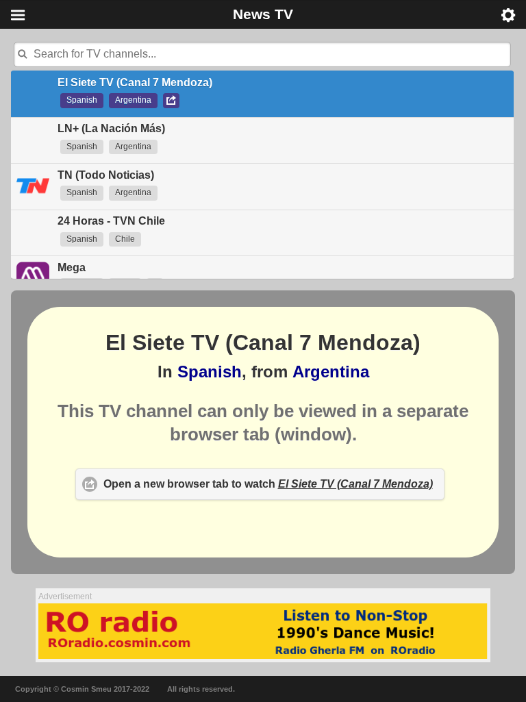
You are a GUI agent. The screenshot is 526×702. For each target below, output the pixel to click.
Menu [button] (17, 15)
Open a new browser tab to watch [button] (268, 484)
